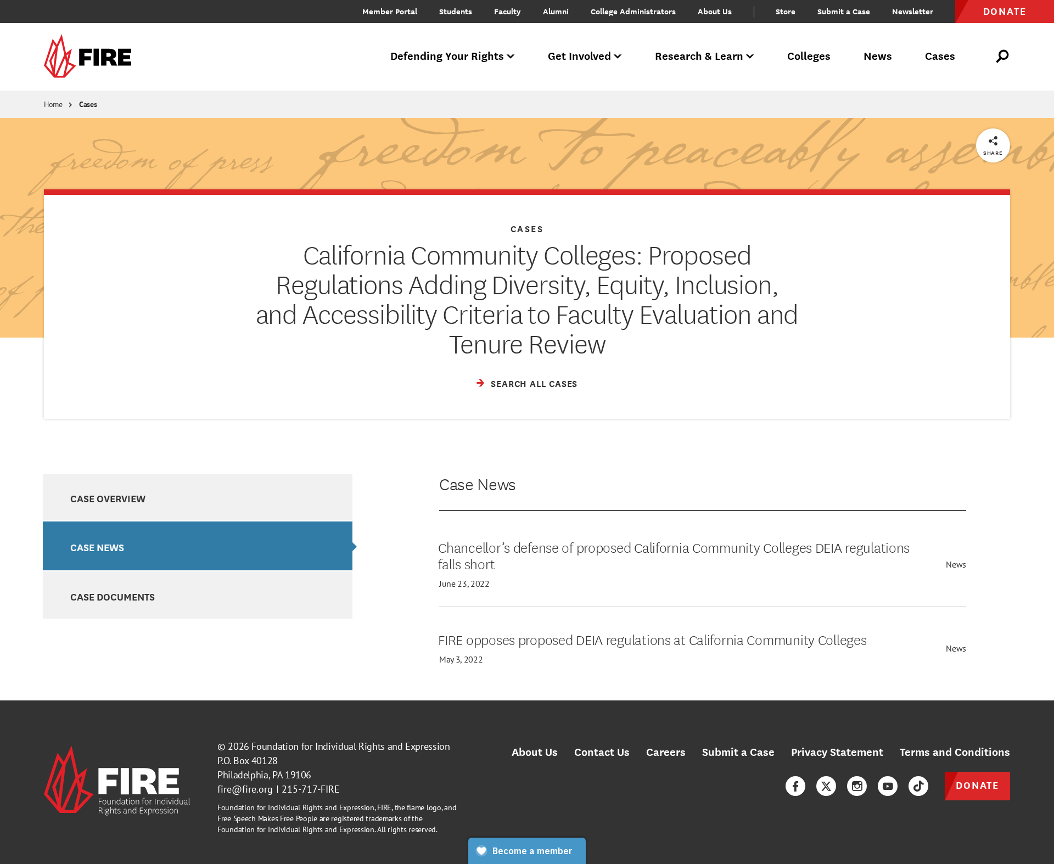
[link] (91, 57)
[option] (197, 497)
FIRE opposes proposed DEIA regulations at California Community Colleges (652, 639)
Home (53, 104)
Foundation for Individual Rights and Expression (350, 746)
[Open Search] (1003, 56)
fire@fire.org (245, 789)
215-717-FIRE (311, 789)
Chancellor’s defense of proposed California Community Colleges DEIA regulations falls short (674, 554)
